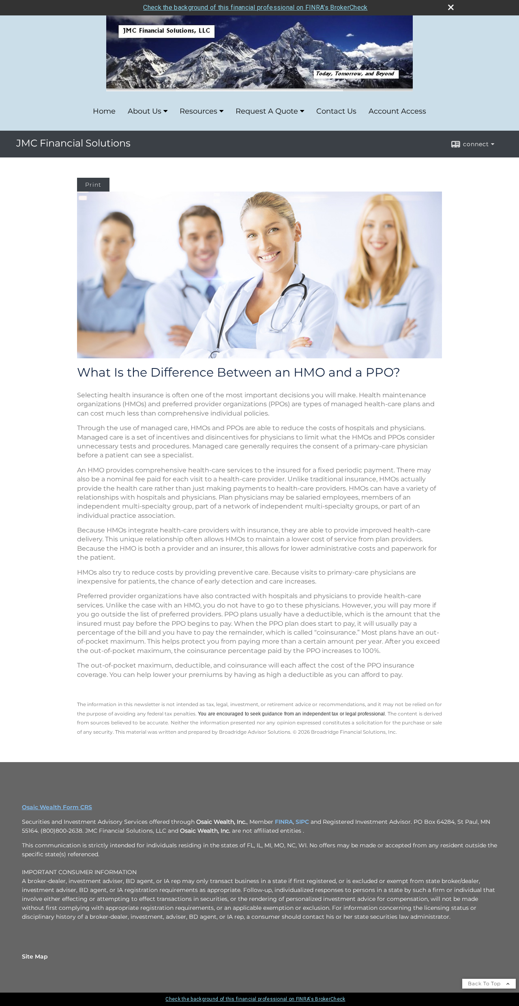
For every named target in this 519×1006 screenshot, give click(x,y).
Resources (198, 111)
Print (93, 184)
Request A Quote (267, 111)
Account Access (397, 111)
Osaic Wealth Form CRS (57, 807)
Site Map (35, 956)
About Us (144, 111)
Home (104, 111)
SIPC (302, 821)
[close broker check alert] (451, 7)
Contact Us (336, 111)
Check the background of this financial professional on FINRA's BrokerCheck (255, 7)
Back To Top (485, 983)
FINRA (284, 821)
